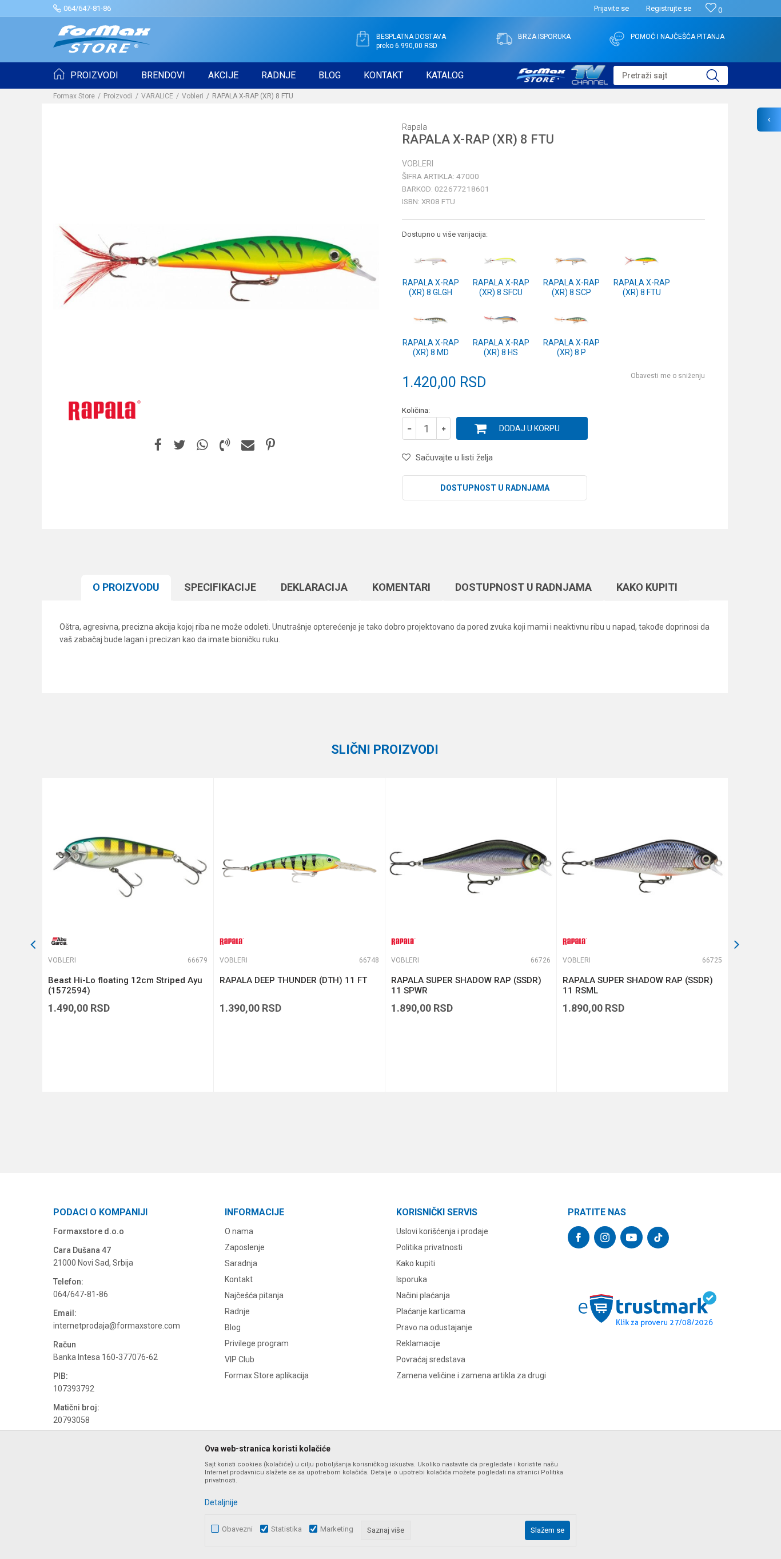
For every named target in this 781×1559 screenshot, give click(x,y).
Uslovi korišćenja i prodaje (442, 1231)
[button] (670, 75)
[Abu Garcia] (59, 941)
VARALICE (157, 96)
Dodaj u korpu (529, 428)
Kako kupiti (647, 587)
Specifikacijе (220, 587)
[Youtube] (631, 1237)
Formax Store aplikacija (267, 1375)
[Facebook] (158, 445)
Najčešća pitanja (254, 1295)
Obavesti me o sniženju (668, 376)
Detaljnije (221, 1502)
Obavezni (237, 1529)
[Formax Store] (102, 39)
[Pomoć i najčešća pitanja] (617, 39)
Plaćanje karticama (430, 1311)
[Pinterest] (270, 445)
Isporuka (411, 1279)
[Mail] (247, 445)
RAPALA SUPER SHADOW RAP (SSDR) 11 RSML (638, 985)
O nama (239, 1231)
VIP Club (239, 1359)
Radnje (237, 1311)
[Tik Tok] (658, 1237)
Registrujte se (668, 8)
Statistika (286, 1529)
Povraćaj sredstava (430, 1359)
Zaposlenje (245, 1247)
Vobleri (193, 96)
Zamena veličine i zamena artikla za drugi (471, 1375)
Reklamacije (418, 1343)
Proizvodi (118, 96)
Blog (233, 1327)
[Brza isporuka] (504, 39)
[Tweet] (179, 445)
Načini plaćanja (423, 1295)
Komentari (401, 587)
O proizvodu (126, 587)
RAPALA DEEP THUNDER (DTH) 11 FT (293, 980)
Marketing (336, 1529)
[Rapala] (102, 409)
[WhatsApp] (202, 445)
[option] (127, 935)
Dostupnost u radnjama (494, 487)
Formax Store (74, 96)
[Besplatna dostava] (362, 39)
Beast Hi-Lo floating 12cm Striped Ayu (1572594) (125, 985)
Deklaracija (314, 587)
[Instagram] (605, 1237)
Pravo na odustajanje (434, 1327)
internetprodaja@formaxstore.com (116, 1325)
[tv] (562, 73)
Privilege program (257, 1343)
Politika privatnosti (429, 1247)
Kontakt (239, 1279)
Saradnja (241, 1263)
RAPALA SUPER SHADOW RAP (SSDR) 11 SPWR (466, 985)
